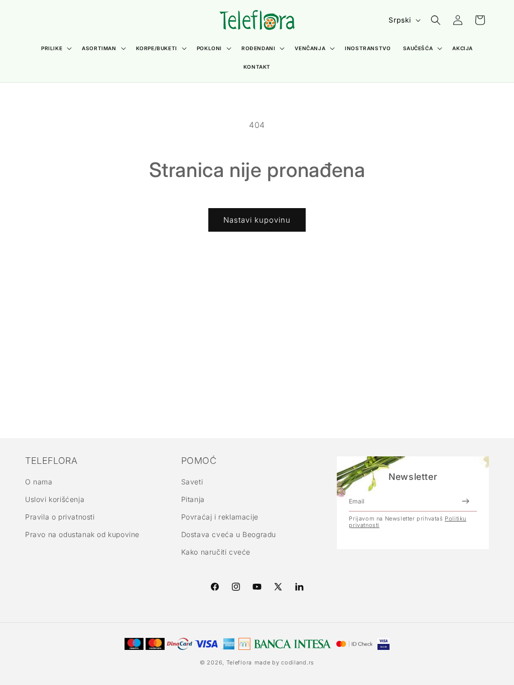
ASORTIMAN (99, 48)
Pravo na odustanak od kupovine (82, 534)
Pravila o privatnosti (60, 516)
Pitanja (193, 499)
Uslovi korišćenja (54, 499)
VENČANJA (310, 48)
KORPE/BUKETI (156, 48)
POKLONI (209, 48)
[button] (55, 48)
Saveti (192, 481)
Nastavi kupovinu (257, 220)
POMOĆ (199, 460)
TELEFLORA (51, 460)
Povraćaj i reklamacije (220, 516)
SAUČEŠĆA (418, 48)
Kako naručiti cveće (215, 552)
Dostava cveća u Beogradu (228, 534)
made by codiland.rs (284, 662)
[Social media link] (299, 586)
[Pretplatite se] (465, 501)
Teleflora (239, 662)
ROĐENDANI (258, 48)
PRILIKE (51, 48)
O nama (39, 481)
